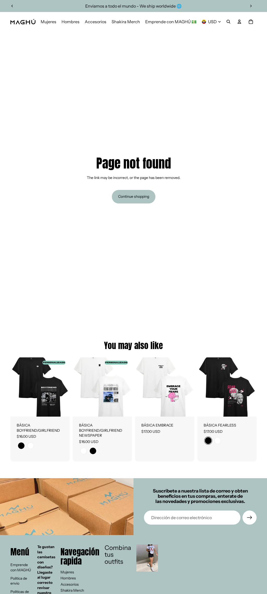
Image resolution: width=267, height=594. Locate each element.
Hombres (68, 578)
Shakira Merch (72, 590)
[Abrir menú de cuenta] (239, 21)
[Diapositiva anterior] (12, 6)
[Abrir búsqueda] (228, 21)
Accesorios (69, 584)
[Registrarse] (249, 518)
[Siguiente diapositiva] (251, 6)
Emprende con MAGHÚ (20, 567)
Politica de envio (18, 581)
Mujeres (67, 572)
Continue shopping (133, 196)
